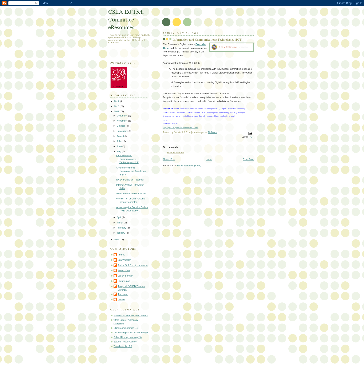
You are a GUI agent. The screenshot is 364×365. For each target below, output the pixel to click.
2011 (117, 101)
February (122, 227)
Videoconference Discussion (131, 193)
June (119, 146)
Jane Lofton (124, 270)
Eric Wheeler (124, 260)
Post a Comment (175, 152)
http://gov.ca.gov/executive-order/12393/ (180, 127)
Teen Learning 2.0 (123, 346)
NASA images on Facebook (130, 179)
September (122, 131)
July (119, 141)
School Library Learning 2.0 (128, 337)
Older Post (248, 159)
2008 (117, 239)
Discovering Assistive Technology (131, 332)
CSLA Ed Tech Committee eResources (126, 19)
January (121, 232)
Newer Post (169, 159)
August (120, 136)
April (119, 217)
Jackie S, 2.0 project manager (133, 265)
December (122, 115)
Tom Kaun (123, 294)
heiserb (121, 299)
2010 (117, 106)
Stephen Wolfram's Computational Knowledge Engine (131, 171)
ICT (252, 136)
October (121, 125)
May (119, 151)
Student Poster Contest (125, 341)
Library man (124, 281)
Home (209, 159)
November (122, 120)
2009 (117, 111)
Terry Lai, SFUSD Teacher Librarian (131, 288)
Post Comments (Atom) (189, 165)
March (120, 222)
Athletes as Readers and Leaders (131, 315)
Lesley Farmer (125, 275)
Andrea (121, 254)
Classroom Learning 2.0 (126, 328)
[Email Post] (250, 133)
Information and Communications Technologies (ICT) (127, 159)
